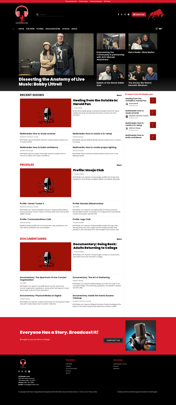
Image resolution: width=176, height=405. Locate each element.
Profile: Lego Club (82, 219)
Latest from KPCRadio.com (140, 94)
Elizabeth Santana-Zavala (138, 116)
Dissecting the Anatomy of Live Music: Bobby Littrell (52, 81)
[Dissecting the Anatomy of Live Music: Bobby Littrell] (56, 54)
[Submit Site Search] (37, 14)
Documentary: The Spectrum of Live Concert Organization (43, 278)
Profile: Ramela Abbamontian (88, 203)
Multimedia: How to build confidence (39, 147)
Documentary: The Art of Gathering (91, 277)
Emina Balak (133, 104)
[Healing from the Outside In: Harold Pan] (45, 113)
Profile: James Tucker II (32, 203)
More (119, 95)
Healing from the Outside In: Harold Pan (95, 102)
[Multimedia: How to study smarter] (153, 113)
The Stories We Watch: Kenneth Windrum (140, 84)
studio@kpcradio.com (31, 385)
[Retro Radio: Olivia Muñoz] (142, 41)
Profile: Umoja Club (88, 170)
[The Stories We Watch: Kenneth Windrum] (142, 72)
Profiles (27, 165)
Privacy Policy (93, 392)
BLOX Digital (153, 392)
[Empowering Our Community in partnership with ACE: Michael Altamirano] (111, 41)
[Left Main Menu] (13, 29)
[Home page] (22, 14)
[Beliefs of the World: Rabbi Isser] (111, 72)
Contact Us (113, 340)
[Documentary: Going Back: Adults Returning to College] (45, 256)
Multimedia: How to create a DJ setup (92, 133)
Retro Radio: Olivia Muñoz (141, 52)
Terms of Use (84, 392)
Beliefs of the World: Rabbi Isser (110, 84)
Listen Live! (139, 14)
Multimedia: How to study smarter (38, 133)
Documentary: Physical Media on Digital (40, 295)
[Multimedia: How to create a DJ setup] (153, 125)
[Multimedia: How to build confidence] (153, 137)
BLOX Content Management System (136, 392)
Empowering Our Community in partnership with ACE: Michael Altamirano (110, 56)
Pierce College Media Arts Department (41, 392)
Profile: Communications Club (35, 219)
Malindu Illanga (134, 128)
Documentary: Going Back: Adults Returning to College (95, 246)
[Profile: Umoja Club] (45, 182)
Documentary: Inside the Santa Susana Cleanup (93, 296)
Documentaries (33, 239)
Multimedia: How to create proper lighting (94, 147)
